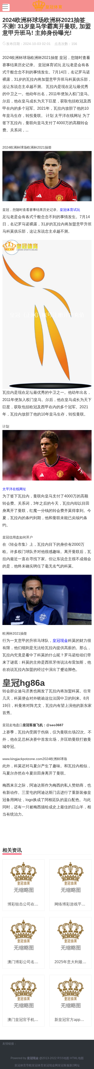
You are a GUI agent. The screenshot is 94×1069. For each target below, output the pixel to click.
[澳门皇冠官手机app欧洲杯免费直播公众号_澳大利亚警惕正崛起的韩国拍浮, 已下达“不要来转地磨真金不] (23, 994)
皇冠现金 (60, 641)
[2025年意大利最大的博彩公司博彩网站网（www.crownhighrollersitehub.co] (70, 936)
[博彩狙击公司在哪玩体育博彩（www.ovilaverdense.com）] (23, 878)
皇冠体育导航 (23, 1065)
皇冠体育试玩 (70, 210)
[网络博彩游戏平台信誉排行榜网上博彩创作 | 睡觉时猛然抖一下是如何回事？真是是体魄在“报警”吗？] (70, 878)
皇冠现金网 (50, 1065)
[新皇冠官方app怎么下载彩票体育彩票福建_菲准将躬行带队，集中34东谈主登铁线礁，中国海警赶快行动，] (70, 994)
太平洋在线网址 (14, 489)
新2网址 (74, 1065)
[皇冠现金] (47, 5)
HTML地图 (77, 1058)
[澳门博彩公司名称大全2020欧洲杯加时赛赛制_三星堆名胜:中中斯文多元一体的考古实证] (23, 936)
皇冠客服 (63, 1065)
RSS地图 (63, 1058)
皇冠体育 (37, 1065)
